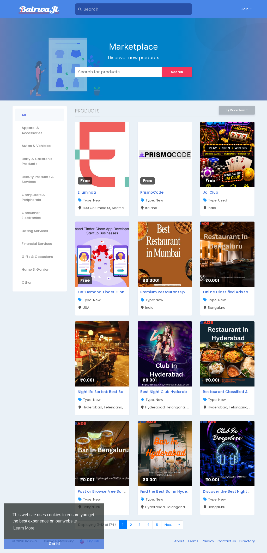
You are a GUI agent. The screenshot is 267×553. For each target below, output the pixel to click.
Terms (193, 541)
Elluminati (87, 192)
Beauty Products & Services (38, 179)
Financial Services (37, 243)
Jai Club (210, 192)
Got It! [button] (54, 544)
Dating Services (35, 230)
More (90, 152)
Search (177, 72)
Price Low (237, 110)
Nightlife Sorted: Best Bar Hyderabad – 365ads (122, 391)
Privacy (208, 541)
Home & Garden (35, 269)
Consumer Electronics (31, 215)
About (179, 541)
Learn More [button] (23, 528)
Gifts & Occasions (37, 256)
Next (168, 524)
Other (27, 282)
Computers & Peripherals (33, 197)
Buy (116, 152)
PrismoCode (151, 192)
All (24, 114)
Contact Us (227, 541)
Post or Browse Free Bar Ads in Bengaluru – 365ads (126, 491)
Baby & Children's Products (37, 161)
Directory (247, 541)
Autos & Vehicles (36, 145)
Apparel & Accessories (32, 130)
